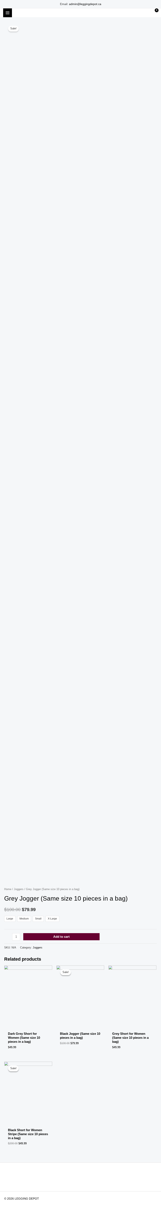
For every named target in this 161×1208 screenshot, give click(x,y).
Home (7, 889)
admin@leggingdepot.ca (85, 4)
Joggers (18, 889)
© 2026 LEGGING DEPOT (21, 1198)
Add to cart (61, 936)
